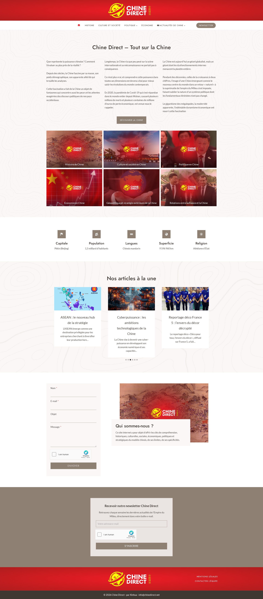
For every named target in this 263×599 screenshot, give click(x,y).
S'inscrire (131, 546)
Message (56, 426)
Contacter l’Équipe (206, 581)
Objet (53, 414)
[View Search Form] (48, 25)
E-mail (55, 401)
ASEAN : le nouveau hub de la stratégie (78, 320)
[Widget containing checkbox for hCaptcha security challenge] (70, 454)
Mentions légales (207, 576)
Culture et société (109, 25)
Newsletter (206, 25)
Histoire (89, 25)
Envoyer (73, 466)
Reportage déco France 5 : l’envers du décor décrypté (185, 322)
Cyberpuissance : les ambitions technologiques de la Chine (131, 325)
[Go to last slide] (122, 413)
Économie (147, 25)
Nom (54, 388)
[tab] (126, 359)
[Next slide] (206, 413)
